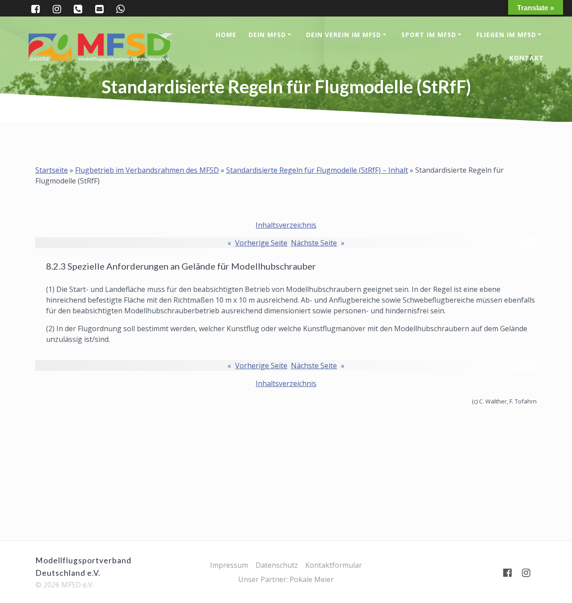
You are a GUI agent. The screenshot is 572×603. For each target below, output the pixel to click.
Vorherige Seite (257, 243)
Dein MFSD (267, 34)
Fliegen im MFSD (506, 34)
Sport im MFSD (428, 34)
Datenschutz (277, 565)
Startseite (51, 170)
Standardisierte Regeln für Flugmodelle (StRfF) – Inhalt (317, 170)
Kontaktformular (333, 565)
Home (226, 34)
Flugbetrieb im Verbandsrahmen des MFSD (147, 170)
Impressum (229, 565)
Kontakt (526, 58)
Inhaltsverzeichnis (286, 225)
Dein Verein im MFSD (343, 34)
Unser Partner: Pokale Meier (286, 579)
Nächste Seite (318, 243)
